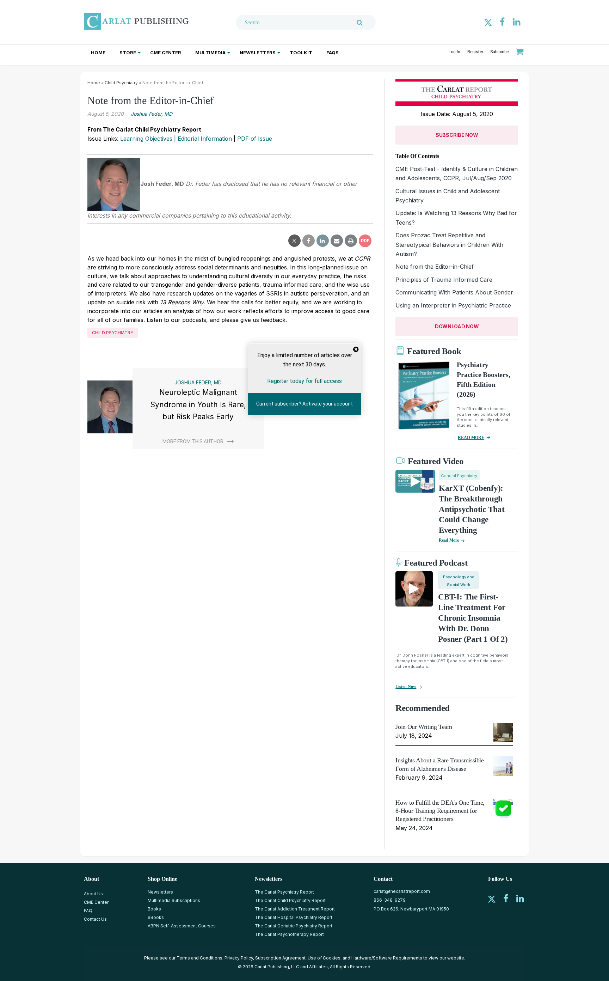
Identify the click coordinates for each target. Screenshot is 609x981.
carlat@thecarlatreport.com (402, 891)
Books (154, 909)
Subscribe (499, 51)
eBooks (156, 917)
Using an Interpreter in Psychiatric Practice (453, 305)
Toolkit (301, 52)
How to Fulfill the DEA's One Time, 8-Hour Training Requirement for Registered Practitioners (440, 811)
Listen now (405, 686)
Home (98, 52)
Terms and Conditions (199, 958)
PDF (365, 240)
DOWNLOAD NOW (457, 326)
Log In (454, 51)
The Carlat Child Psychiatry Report (290, 900)
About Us (93, 893)
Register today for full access (304, 380)
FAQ (88, 910)
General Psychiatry (459, 475)
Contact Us (95, 919)
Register (475, 51)
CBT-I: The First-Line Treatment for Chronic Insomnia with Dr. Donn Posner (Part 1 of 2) (473, 618)
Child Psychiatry (121, 82)
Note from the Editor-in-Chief (434, 266)
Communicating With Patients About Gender (454, 292)
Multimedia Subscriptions (174, 900)
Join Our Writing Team (423, 726)
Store (127, 52)
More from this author (192, 441)
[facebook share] (308, 240)
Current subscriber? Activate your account (304, 404)
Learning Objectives (146, 138)
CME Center (165, 52)
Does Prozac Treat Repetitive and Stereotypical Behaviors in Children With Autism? (449, 244)
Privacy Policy (238, 958)
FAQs (332, 52)
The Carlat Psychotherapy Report (289, 934)
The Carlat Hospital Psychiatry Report (293, 917)
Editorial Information (205, 138)
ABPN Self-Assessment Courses (182, 925)
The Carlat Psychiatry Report (284, 892)
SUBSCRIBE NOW (457, 135)
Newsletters (258, 52)
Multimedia (210, 52)
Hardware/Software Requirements (386, 958)
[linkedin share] (322, 240)
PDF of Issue (254, 138)
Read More (449, 540)
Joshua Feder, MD (151, 114)
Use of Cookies (324, 958)
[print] (351, 240)
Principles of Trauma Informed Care (443, 279)
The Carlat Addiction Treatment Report (295, 909)
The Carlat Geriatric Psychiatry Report (293, 925)
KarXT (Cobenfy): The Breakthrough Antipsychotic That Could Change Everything (472, 509)
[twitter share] (294, 240)
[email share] (337, 240)
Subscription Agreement (280, 958)
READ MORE (471, 437)
